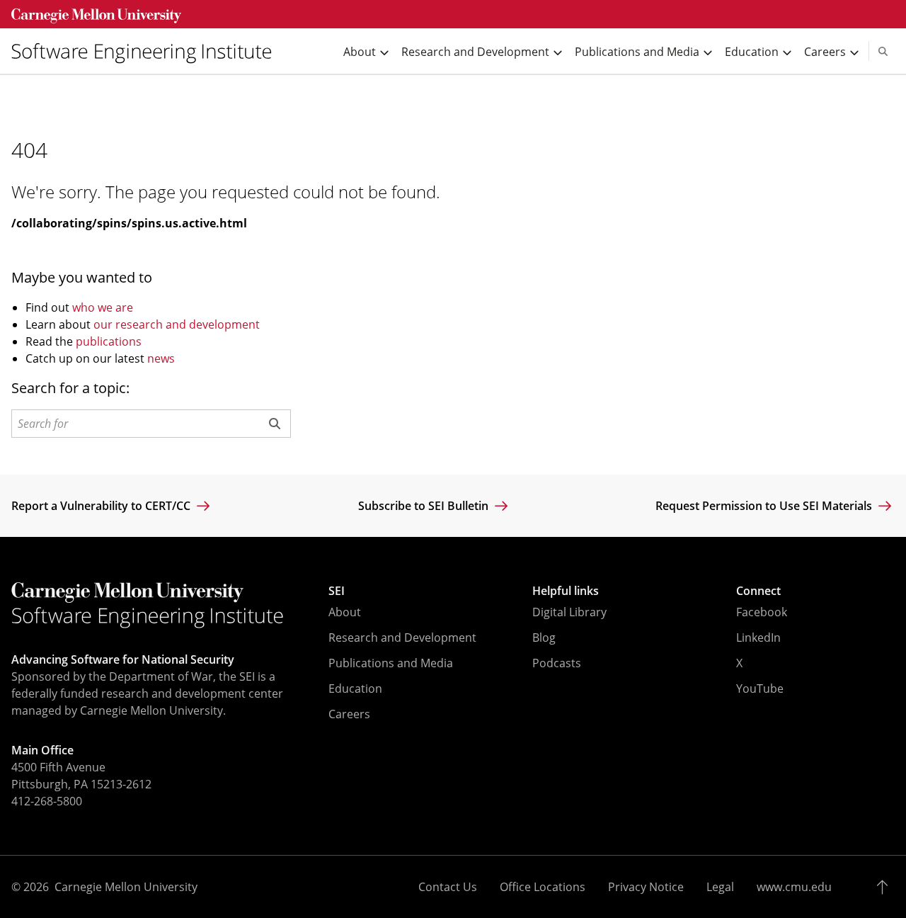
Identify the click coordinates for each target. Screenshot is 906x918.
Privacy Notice (646, 887)
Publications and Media (390, 663)
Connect (758, 591)
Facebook (761, 612)
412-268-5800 (46, 801)
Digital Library (569, 612)
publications (109, 341)
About (344, 612)
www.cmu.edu (794, 887)
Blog (544, 637)
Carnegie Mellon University (126, 887)
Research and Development (402, 637)
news (161, 358)
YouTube (760, 688)
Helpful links (565, 591)
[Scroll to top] (886, 886)
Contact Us (447, 887)
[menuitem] (147, 51)
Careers (349, 714)
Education (355, 688)
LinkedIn (758, 637)
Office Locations (542, 887)
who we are (102, 307)
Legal (720, 887)
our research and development (176, 324)
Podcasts (556, 663)
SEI (336, 591)
